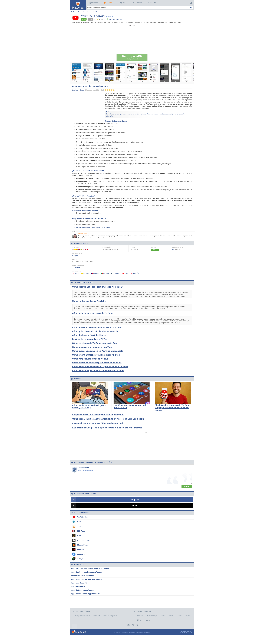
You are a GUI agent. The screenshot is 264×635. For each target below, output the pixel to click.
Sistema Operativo (177, 247)
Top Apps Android (78, 586)
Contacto (147, 620)
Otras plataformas (78, 265)
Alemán (86, 273)
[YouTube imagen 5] (120, 72)
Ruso (126, 273)
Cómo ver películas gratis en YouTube (91, 359)
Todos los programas (110, 616)
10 (92, 470)
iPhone (77, 267)
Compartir (135, 499)
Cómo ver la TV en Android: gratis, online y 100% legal (89, 406)
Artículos (139, 3)
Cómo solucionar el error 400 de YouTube (92, 313)
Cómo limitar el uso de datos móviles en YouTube (96, 327)
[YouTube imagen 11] (186, 72)
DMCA (139, 620)
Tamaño (133, 247)
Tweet (134, 506)
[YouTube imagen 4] (109, 72)
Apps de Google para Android (82, 590)
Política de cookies (183, 616)
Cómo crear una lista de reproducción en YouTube (96, 363)
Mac (124, 3)
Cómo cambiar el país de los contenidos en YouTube (98, 370)
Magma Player (82, 545)
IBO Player (81, 531)
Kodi (79, 522)
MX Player (81, 554)
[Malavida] (78, 5)
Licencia (153, 247)
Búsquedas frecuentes (82, 616)
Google (75, 255)
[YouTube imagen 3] (98, 72)
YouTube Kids (82, 517)
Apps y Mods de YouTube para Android (86, 579)
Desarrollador (77, 253)
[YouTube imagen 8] (153, 72)
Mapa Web (96, 616)
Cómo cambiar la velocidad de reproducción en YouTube (100, 366)
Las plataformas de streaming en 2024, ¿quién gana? (98, 414)
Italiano (106, 273)
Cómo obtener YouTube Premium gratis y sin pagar (97, 287)
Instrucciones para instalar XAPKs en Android (93, 227)
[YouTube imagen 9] (164, 72)
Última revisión (106, 247)
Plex (79, 536)
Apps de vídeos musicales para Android (86, 572)
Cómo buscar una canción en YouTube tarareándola (97, 351)
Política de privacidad (167, 616)
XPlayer (80, 559)
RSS (137, 625)
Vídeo (79, 12)
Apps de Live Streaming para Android (86, 594)
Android (109, 3)
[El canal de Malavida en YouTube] (76, 72)
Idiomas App (75, 247)
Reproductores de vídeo (90, 12)
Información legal (151, 616)
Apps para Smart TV (79, 583)
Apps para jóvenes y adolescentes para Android (90, 568)
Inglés (77, 273)
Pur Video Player (83, 540)
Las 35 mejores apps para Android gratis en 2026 (130, 406)
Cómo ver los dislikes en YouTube (89, 301)
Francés (96, 273)
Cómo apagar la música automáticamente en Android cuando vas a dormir (108, 419)
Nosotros (140, 616)
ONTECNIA (186, 632)
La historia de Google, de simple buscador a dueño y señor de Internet (107, 428)
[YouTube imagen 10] (175, 72)
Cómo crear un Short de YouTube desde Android (96, 355)
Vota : (80, 470)
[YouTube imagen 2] (87, 72)
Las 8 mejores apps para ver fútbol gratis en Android (98, 423)
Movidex (80, 549)
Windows (94, 3)
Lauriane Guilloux (83, 234)
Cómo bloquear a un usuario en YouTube (92, 347)
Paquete (74, 259)
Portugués (116, 273)
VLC (79, 526)
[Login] (191, 2)
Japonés (136, 273)
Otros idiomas (76, 271)
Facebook (127, 625)
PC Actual (153, 3)
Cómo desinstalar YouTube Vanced (89, 335)
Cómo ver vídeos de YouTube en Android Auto (94, 343)
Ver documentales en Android (82, 576)
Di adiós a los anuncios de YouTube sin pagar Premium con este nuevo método (172, 407)
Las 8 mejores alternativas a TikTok (89, 339)
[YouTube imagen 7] (142, 72)
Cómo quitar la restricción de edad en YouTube (95, 331)
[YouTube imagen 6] (131, 72)
